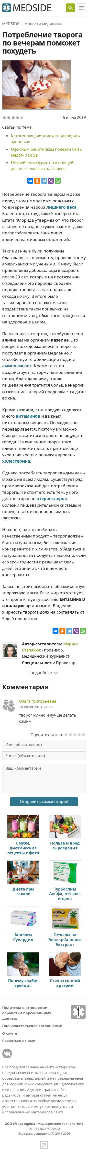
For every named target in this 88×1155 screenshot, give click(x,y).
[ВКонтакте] (30, 181)
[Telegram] (44, 181)
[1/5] (4, 117)
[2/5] (9, 117)
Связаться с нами (19, 1040)
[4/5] (17, 117)
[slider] (75, 734)
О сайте (9, 1033)
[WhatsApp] (58, 181)
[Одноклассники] (37, 181)
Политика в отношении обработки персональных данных (26, 1013)
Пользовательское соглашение (32, 1025)
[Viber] (51, 181)
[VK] (7, 1053)
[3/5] (13, 117)
